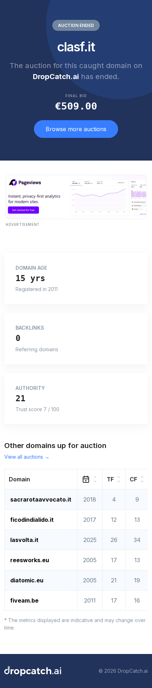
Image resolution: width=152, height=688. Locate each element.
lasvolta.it (24, 539)
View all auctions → (26, 457)
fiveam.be (24, 600)
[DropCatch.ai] (32, 670)
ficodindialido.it (32, 519)
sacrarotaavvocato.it (40, 499)
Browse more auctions (76, 129)
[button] (41, 479)
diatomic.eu (26, 580)
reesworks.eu (29, 560)
